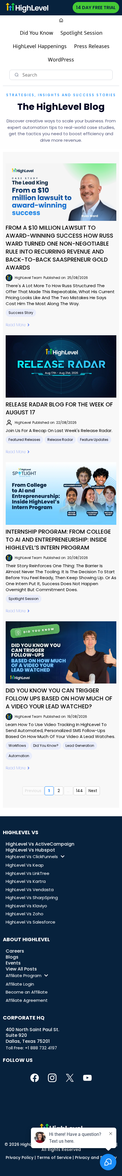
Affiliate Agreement (27, 1000)
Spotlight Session (81, 32)
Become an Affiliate (27, 992)
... (68, 790)
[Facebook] (34, 1078)
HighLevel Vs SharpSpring (32, 897)
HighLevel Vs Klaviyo (26, 906)
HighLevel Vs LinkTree (27, 873)
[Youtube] (87, 1078)
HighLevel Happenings (40, 46)
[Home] (61, 21)
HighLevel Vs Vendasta (30, 890)
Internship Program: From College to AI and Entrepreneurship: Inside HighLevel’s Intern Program (58, 540)
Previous (33, 790)
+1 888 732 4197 (41, 1048)
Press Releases (92, 46)
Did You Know (36, 32)
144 (79, 790)
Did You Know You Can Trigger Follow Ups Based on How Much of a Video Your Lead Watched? (59, 698)
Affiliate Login (20, 984)
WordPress (61, 59)
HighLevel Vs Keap (25, 865)
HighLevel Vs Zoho (24, 914)
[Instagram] (52, 1078)
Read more (16, 325)
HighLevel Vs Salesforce (30, 922)
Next (93, 790)
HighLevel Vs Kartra (26, 881)
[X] (70, 1078)
